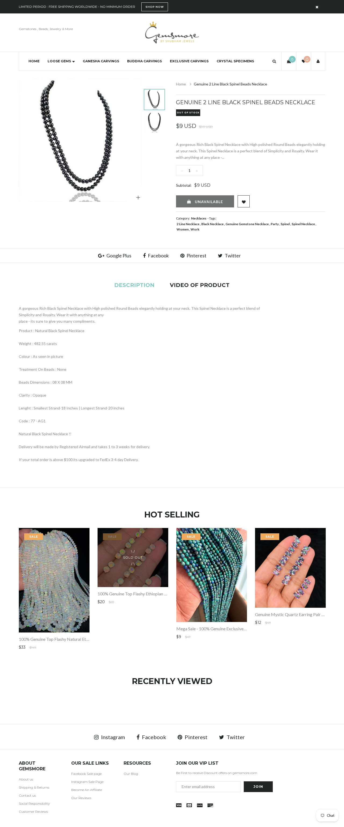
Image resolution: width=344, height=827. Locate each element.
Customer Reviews (33, 812)
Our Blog (131, 774)
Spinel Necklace (303, 224)
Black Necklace (212, 224)
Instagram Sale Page (87, 782)
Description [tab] (134, 285)
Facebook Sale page (86, 774)
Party (275, 224)
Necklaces (198, 218)
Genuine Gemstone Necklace (247, 224)
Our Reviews (81, 798)
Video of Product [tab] (200, 285)
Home (34, 61)
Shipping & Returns (34, 787)
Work (195, 229)
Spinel (285, 224)
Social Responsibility (34, 803)
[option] (80, 140)
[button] (274, 61)
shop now (155, 6)
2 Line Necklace (188, 224)
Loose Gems (59, 61)
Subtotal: (184, 185)
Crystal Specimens (235, 61)
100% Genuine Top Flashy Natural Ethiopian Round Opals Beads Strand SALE (89, 639)
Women (183, 229)
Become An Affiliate (86, 790)
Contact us (27, 795)
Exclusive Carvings (189, 61)
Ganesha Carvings (101, 61)
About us (26, 779)
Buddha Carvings (144, 61)
